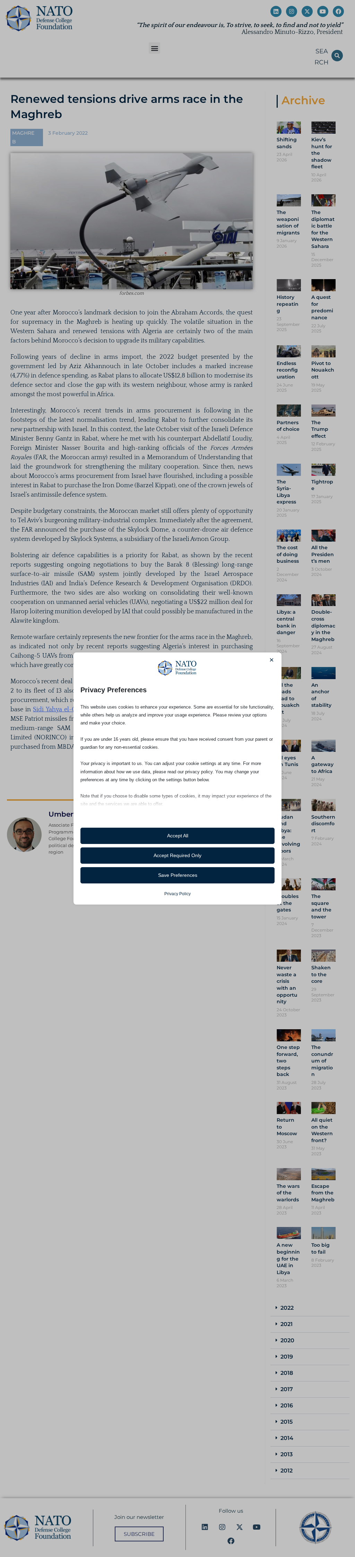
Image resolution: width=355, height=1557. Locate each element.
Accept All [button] (177, 835)
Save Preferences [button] (177, 875)
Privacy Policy (177, 893)
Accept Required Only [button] (177, 855)
